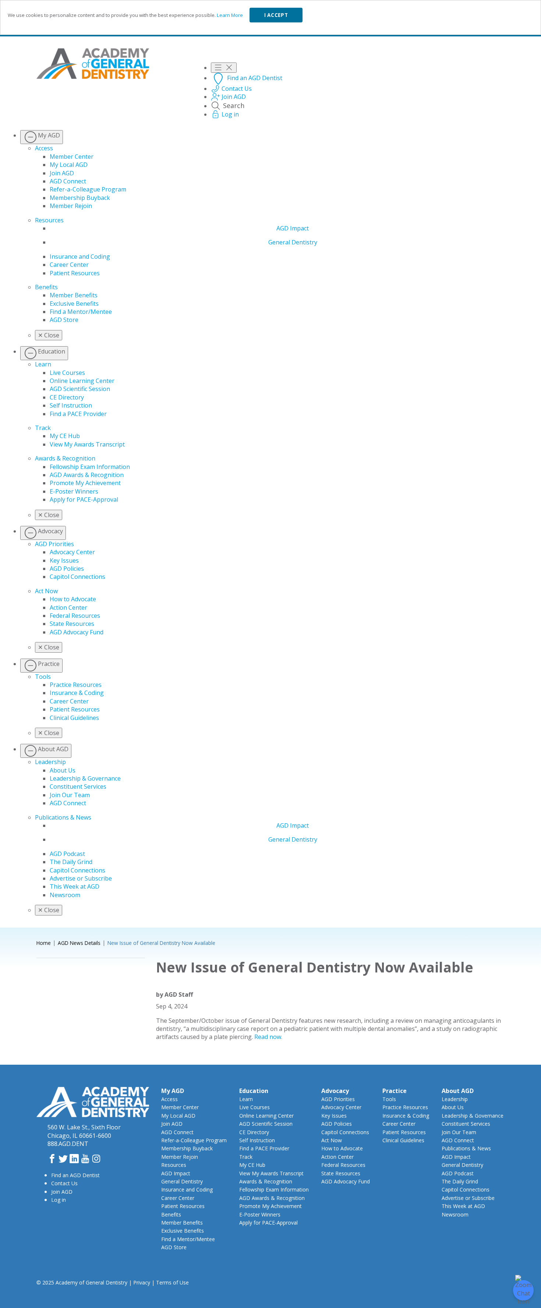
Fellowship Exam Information (90, 467)
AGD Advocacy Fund (76, 632)
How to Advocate (73, 599)
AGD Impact (292, 228)
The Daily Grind (71, 862)
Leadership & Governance (85, 778)
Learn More (230, 15)
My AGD (172, 1091)
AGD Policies (67, 569)
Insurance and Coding (80, 256)
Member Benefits (74, 295)
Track (43, 428)
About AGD (458, 1091)
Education (253, 1091)
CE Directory (67, 397)
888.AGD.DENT (67, 1144)
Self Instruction (71, 405)
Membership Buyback (80, 198)
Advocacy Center (72, 552)
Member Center (71, 157)
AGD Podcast (67, 854)
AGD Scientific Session (80, 389)
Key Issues (64, 560)
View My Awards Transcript (87, 444)
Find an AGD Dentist (75, 1175)
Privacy (141, 1282)
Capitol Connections (77, 577)
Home (43, 942)
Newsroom (65, 895)
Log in (58, 1199)
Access (44, 148)
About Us (62, 770)
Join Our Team (70, 795)
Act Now (46, 591)
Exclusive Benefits (74, 304)
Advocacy (335, 1091)
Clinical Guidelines (74, 718)
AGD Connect (68, 181)
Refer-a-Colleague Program (88, 189)
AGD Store (64, 320)
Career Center (69, 265)
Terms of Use (172, 1282)
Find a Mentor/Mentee (81, 312)
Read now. (268, 1037)
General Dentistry (292, 242)
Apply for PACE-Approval (84, 499)
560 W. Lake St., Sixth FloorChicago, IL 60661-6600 (84, 1131)
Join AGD (62, 173)
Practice (394, 1091)
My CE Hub (65, 436)
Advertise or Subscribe (81, 878)
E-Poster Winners (74, 491)
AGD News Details (79, 942)
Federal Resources (75, 616)
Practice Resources (76, 685)
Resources (49, 220)
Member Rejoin (71, 206)
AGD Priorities (54, 544)
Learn (43, 364)
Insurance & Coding (77, 693)
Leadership (50, 762)
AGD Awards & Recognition (87, 475)
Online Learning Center (82, 381)
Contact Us (64, 1183)
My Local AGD (69, 165)
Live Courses (67, 373)
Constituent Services (78, 786)
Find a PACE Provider (78, 414)
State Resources (72, 624)
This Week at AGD (74, 886)
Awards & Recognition (65, 458)
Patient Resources (75, 273)
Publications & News (63, 817)
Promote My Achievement (85, 483)
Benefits (46, 287)
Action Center (68, 607)
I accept (276, 15)
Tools (43, 677)
